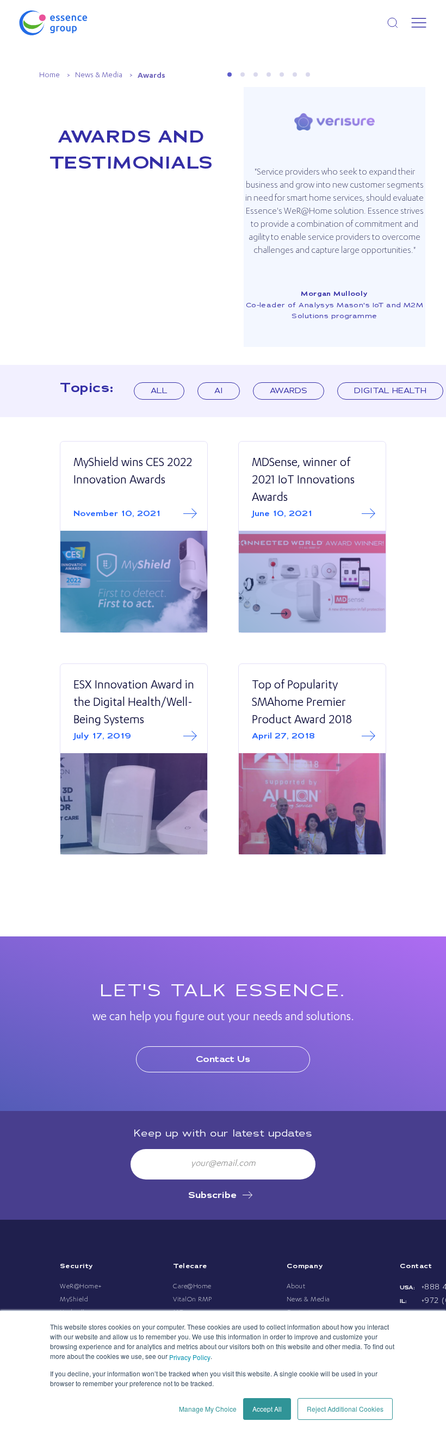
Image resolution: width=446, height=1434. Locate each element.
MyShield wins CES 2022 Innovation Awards (132, 472)
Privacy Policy (189, 1357)
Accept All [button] (267, 1408)
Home (49, 75)
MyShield (74, 1299)
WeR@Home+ (81, 1286)
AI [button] (218, 391)
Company (305, 1266)
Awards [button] (288, 391)
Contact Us (223, 1060)
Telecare (190, 1266)
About (296, 1286)
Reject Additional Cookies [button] (345, 1408)
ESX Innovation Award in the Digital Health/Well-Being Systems (133, 704)
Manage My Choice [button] (208, 1408)
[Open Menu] (419, 23)
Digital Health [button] (390, 391)
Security (76, 1266)
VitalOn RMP (192, 1299)
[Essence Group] (70, 23)
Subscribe (212, 1195)
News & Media (98, 75)
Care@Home (192, 1286)
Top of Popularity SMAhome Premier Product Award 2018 (302, 704)
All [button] (159, 391)
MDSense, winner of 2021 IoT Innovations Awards (303, 481)
